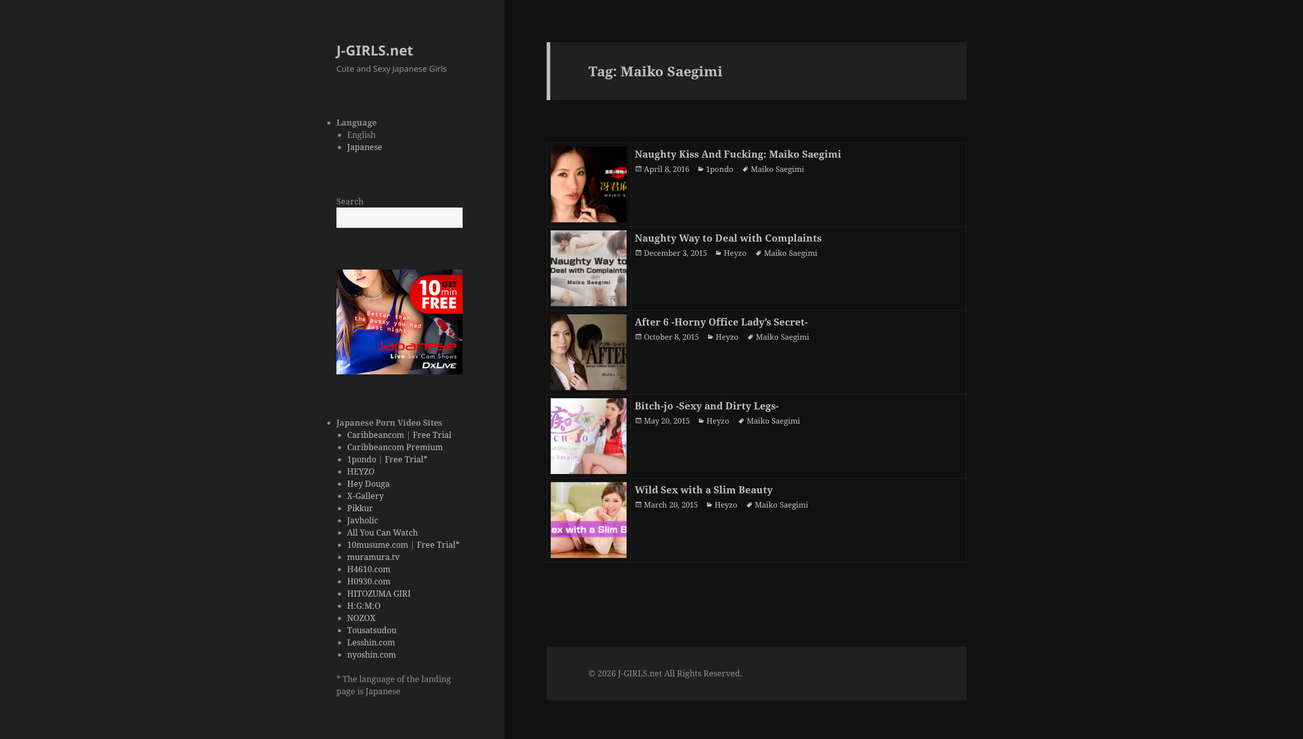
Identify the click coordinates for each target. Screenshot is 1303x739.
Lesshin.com (371, 642)
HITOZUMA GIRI (379, 593)
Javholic (362, 520)
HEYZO (361, 471)
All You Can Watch (382, 532)
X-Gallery (365, 495)
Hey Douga (368, 483)
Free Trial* (406, 459)
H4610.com (368, 569)
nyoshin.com (371, 654)
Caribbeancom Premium (395, 447)
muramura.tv (373, 557)
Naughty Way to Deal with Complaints (728, 238)
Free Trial (432, 434)
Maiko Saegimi (777, 169)
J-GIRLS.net (374, 50)
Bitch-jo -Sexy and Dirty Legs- (707, 405)
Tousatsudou (371, 630)
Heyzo (735, 253)
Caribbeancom (375, 434)
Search (349, 201)
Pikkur (360, 508)
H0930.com (368, 581)
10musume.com (377, 544)
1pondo (361, 459)
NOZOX (361, 618)
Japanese (364, 147)
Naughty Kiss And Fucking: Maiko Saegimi (738, 154)
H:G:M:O (364, 605)
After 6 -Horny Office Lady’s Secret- (721, 322)
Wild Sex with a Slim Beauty (704, 489)
